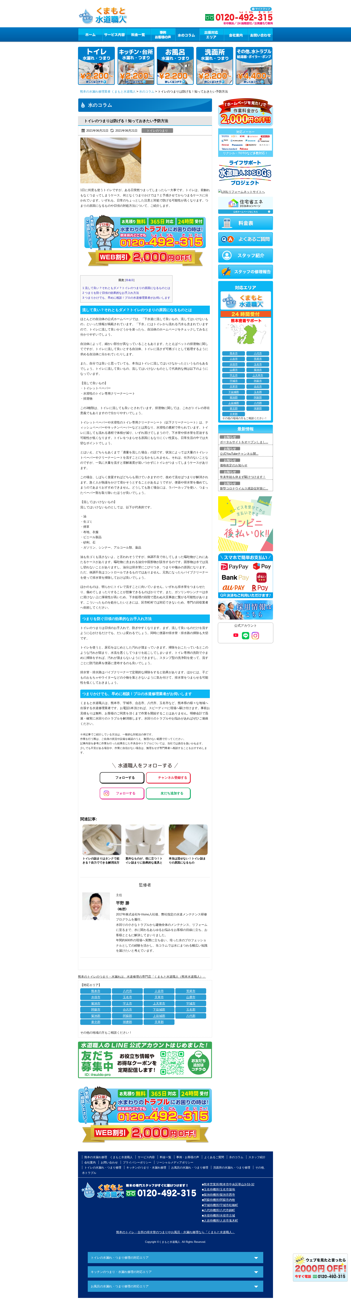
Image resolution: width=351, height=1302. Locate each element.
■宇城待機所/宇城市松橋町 (220, 1205)
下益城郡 (159, 1009)
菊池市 (95, 1003)
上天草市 (159, 1003)
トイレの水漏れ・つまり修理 (102, 1167)
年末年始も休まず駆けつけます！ (243, 477)
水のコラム (187, 34)
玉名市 (127, 997)
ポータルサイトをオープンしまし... (244, 442)
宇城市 (190, 1003)
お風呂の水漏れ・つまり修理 (189, 1167)
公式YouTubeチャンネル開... (239, 453)
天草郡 (159, 1022)
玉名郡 (190, 1009)
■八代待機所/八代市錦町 (218, 1210)
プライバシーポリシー (137, 1162)
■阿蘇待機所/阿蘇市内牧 (218, 1199)
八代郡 (190, 1016)
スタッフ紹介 (256, 1157)
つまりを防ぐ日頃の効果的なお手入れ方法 (110, 292)
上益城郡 (159, 1016)
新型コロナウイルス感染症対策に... (244, 488)
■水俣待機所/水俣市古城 (218, 1215)
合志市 (127, 1009)
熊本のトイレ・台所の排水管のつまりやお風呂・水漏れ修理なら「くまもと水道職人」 (175, 1232)
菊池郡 (95, 1016)
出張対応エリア (212, 34)
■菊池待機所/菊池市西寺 (218, 1194)
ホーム (90, 34)
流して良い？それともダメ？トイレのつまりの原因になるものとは (126, 288)
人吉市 (159, 991)
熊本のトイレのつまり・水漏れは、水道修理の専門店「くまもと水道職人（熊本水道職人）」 (142, 976)
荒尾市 (190, 991)
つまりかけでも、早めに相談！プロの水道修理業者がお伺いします (126, 297)
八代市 (127, 991)
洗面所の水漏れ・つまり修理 (231, 1167)
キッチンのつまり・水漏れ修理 (146, 1167)
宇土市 (127, 1003)
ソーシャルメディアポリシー (174, 1162)
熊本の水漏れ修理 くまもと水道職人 (108, 1157)
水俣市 (95, 997)
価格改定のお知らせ (233, 465)
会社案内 (236, 34)
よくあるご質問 (214, 1157)
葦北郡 (95, 1022)
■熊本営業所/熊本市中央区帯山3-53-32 (228, 1184)
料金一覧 (139, 34)
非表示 (130, 280)
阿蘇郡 (127, 1016)
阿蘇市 (95, 1009)
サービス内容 (114, 34)
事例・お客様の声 (163, 34)
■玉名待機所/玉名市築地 (218, 1189)
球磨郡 (127, 1022)
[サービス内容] (107, 34)
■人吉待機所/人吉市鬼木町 (220, 1220)
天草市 (159, 997)
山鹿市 (190, 997)
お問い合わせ (260, 34)
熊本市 (95, 991)
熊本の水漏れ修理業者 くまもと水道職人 (108, 91)
